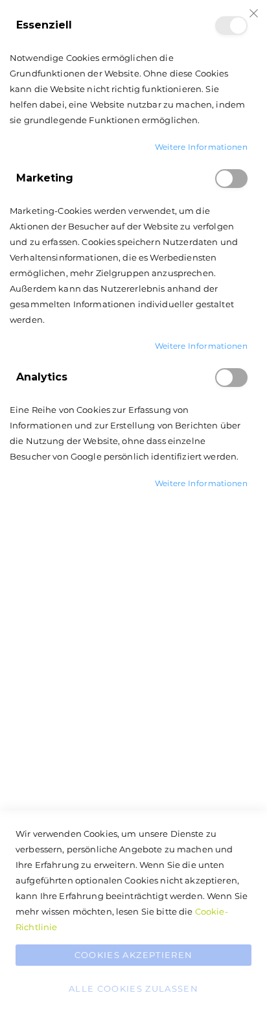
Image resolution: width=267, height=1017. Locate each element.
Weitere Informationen (201, 147)
